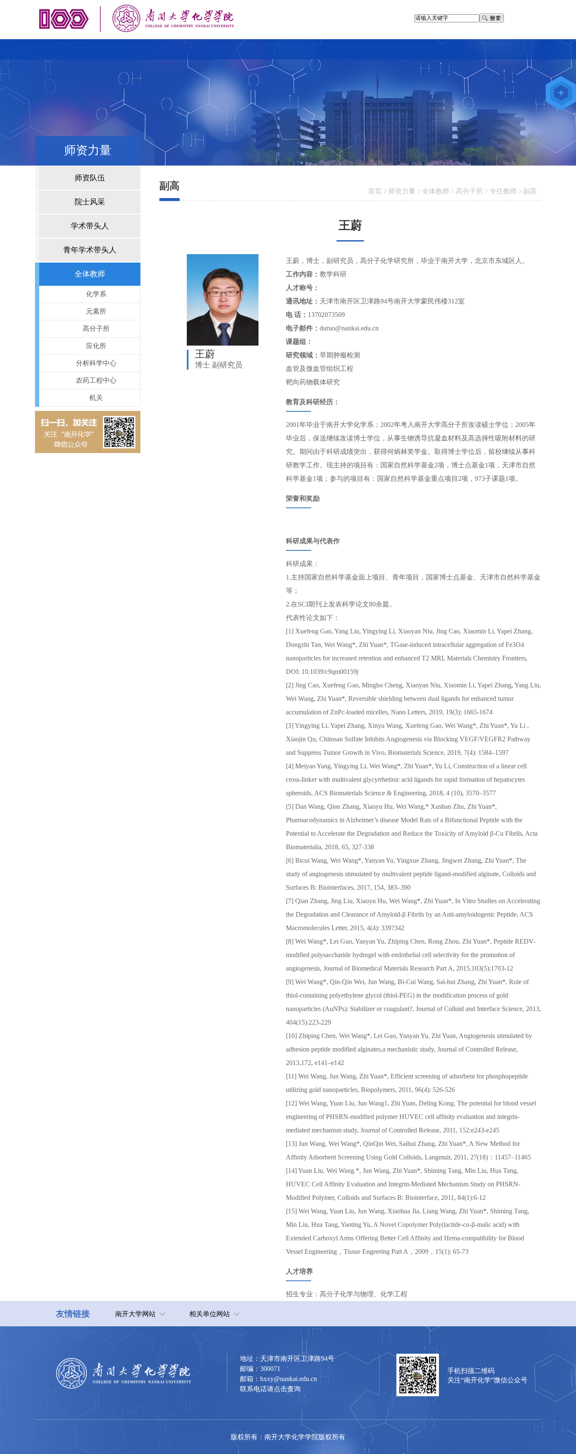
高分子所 (469, 191)
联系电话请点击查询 (270, 1388)
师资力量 (401, 191)
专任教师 (503, 191)
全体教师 (435, 191)
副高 (530, 191)
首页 (375, 191)
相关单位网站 (209, 1313)
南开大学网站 (135, 1313)
